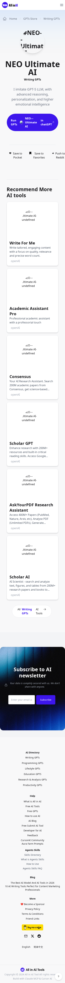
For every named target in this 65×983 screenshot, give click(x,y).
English (26, 946)
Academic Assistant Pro (29, 311)
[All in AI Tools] (11, 5)
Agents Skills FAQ (32, 868)
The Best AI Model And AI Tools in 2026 (32, 882)
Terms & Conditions (33, 913)
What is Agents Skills (32, 859)
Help (32, 795)
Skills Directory (32, 854)
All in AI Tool (32, 974)
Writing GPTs (52, 19)
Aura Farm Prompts (32, 843)
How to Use (32, 863)
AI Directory (33, 752)
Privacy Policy (32, 909)
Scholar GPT (21, 443)
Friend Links (32, 918)
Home (13, 19)
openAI (15, 261)
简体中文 (38, 946)
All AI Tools (30, 611)
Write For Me (22, 243)
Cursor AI (47, 978)
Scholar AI (20, 577)
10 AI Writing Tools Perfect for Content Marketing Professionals (32, 888)
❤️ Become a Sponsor (32, 904)
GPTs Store (30, 19)
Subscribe (45, 699)
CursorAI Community (32, 840)
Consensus (20, 376)
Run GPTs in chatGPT (31, 122)
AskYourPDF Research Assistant (31, 507)
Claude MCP (31, 978)
